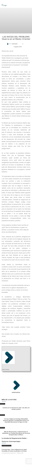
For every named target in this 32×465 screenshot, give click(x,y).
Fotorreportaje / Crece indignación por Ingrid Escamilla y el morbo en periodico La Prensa (14, 450)
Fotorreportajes (6, 445)
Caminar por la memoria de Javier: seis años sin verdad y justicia (16, 408)
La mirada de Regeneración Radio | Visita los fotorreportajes (14, 439)
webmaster (15, 43)
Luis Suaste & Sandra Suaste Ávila (9, 453)
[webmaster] (8, 44)
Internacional (16, 49)
